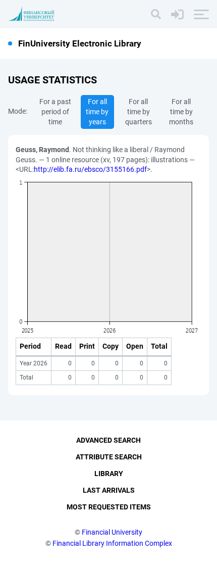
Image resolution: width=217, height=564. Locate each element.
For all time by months (181, 112)
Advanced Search (108, 440)
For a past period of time (55, 112)
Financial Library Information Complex (112, 543)
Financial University (112, 532)
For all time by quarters (138, 112)
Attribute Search (109, 457)
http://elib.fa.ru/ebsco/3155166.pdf (90, 169)
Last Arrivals (109, 490)
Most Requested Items (109, 507)
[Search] (156, 14)
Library (108, 473)
